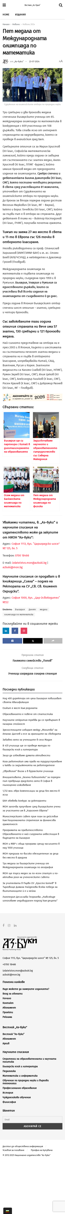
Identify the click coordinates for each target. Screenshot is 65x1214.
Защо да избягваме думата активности (26, 755)
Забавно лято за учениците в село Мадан (27, 739)
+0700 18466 (9, 964)
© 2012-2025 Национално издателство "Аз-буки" (26, 1155)
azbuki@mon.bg (13, 567)
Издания (20, 14)
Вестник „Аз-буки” (32, 5)
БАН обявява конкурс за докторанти (24, 800)
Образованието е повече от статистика (28, 714)
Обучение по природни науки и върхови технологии (26, 1082)
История (8, 1092)
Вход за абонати (13, 993)
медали (43, 609)
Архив (6, 1043)
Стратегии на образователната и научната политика (29, 1060)
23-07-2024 (34, 61)
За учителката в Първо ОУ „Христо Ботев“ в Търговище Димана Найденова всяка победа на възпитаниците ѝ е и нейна (30, 887)
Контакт (8, 1003)
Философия (9, 1102)
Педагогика (9, 1071)
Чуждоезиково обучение (17, 1097)
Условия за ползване (13, 1150)
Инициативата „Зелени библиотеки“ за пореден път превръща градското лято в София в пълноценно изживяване (31, 781)
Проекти (8, 1012)
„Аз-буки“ (19, 61)
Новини (16, 24)
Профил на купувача (42, 1150)
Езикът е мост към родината (20, 708)
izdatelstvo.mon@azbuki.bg (29, 562)
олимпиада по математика (18, 614)
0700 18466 (22, 555)
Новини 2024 (29, 24)
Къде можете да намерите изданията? (26, 989)
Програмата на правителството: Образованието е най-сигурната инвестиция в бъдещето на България (31, 834)
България (20, 609)
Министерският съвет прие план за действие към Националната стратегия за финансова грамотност (30, 820)
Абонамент (9, 1007)
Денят (32, 609)
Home (6, 14)
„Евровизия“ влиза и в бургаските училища (28, 771)
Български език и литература (20, 1066)
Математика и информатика (20, 1075)
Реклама (7, 1017)
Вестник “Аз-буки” (13, 1034)
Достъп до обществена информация (23, 1146)
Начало (6, 24)
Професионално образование (20, 1088)
